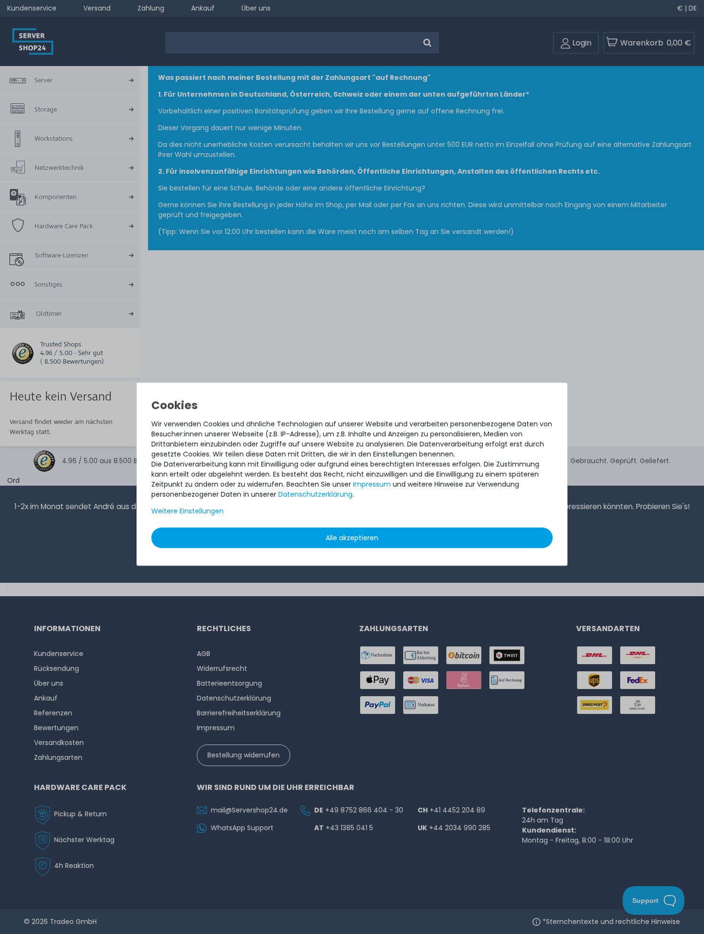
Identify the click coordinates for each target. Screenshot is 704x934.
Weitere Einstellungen (187, 511)
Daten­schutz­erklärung (315, 494)
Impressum (372, 484)
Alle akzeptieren (352, 538)
